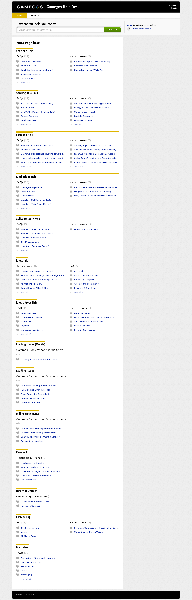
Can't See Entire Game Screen (89, 321)
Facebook (22, 452)
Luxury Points (28, 196)
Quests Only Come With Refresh (37, 271)
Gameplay (26, 321)
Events (24, 532)
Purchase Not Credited (85, 66)
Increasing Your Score (32, 330)
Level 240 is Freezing (84, 330)
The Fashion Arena (30, 528)
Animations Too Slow (31, 284)
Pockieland (22, 547)
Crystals (25, 325)
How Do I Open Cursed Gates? (36, 229)
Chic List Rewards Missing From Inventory (95, 149)
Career (24, 570)
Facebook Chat (28, 479)
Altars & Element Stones (86, 275)
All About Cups (28, 536)
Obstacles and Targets (32, 317)
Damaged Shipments (31, 187)
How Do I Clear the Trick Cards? (37, 233)
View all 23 (79, 292)
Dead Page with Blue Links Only (37, 394)
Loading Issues (25, 371)
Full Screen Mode (83, 325)
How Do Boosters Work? (33, 237)
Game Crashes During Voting (88, 532)
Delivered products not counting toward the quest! (46, 154)
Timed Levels (27, 107)
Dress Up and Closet (31, 562)
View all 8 (25, 250)
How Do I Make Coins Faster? (36, 204)
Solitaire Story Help (28, 219)
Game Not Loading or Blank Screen (38, 385)
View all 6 (78, 124)
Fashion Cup (23, 517)
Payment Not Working (32, 441)
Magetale (22, 260)
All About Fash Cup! (31, 149)
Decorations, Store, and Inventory (38, 558)
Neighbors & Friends (30, 458)
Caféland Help (24, 51)
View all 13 (26, 208)
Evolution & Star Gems (85, 288)
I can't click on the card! (86, 229)
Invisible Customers (83, 116)
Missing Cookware (83, 120)
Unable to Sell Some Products (36, 200)
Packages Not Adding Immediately (38, 433)
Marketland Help (26, 177)
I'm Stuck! (79, 271)
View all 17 (26, 82)
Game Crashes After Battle (34, 288)
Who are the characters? (86, 284)
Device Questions (26, 491)
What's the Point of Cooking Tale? (38, 112)
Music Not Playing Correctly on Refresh (94, 317)
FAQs (22, 56)
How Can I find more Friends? (36, 475)
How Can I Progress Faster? (35, 246)
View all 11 (26, 124)
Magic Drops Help (27, 302)
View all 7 (78, 166)
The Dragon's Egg (30, 242)
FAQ (75, 266)
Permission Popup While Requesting (92, 61)
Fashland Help (24, 135)
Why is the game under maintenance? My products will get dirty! (53, 162)
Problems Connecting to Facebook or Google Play (99, 528)
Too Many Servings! (31, 74)
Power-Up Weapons (84, 279)
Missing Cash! (28, 78)
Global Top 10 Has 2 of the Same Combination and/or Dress (104, 158)
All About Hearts (29, 66)
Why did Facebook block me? (36, 467)
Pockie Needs (28, 566)
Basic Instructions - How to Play (37, 103)
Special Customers (30, 116)
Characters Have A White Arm (89, 70)
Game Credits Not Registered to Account (42, 428)
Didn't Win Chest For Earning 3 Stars (39, 279)
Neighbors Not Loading (32, 463)
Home (19, 15)
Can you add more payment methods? (40, 437)
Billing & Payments (27, 413)
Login (129, 25)
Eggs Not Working (83, 313)
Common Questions (31, 61)
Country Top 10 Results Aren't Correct (93, 145)
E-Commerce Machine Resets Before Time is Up (98, 187)
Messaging (26, 574)
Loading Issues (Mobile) (30, 344)
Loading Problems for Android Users (39, 359)
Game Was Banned (30, 402)
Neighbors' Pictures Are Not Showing (92, 191)
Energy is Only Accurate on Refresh (92, 107)
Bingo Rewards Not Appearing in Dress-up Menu (98, 162)
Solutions (34, 15)
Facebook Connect (30, 506)
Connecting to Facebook (33, 496)
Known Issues (80, 56)
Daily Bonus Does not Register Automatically (96, 196)
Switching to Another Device (35, 501)
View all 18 (26, 166)
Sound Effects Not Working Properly (92, 103)
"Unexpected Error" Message (35, 390)
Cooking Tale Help (27, 93)
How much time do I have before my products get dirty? (49, 158)
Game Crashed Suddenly (33, 398)
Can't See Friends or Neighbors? (37, 70)
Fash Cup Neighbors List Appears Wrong (94, 154)
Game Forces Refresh (85, 112)
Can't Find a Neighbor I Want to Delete (40, 471)
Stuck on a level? (29, 120)
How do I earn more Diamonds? (37, 145)
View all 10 (26, 334)
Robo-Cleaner (28, 191)
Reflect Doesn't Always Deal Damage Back (42, 275)
